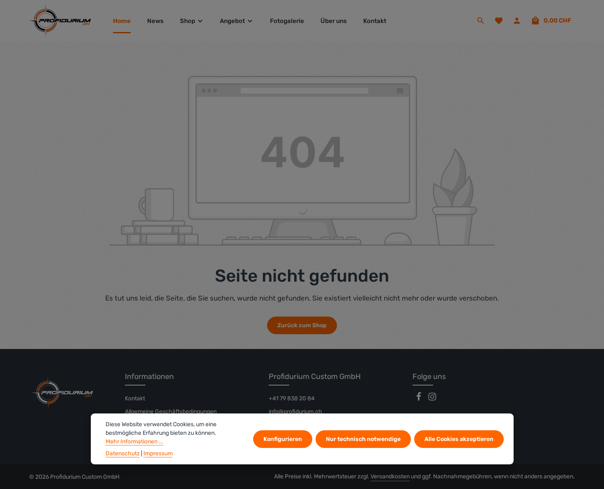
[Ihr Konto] (517, 20)
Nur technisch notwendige (363, 439)
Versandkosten (390, 476)
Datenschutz (123, 453)
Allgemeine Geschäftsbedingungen (171, 411)
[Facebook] (419, 399)
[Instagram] (432, 399)
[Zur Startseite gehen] (60, 20)
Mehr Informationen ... (135, 441)
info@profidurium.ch (295, 411)
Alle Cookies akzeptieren (458, 439)
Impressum (158, 453)
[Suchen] (481, 20)
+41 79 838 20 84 (292, 398)
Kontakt (135, 398)
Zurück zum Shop (302, 325)
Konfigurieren (282, 439)
